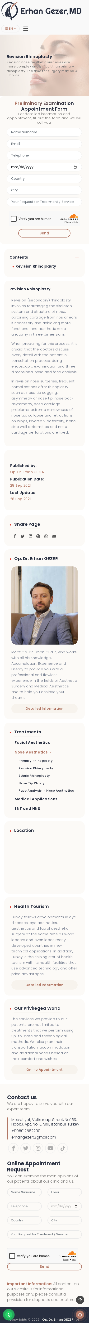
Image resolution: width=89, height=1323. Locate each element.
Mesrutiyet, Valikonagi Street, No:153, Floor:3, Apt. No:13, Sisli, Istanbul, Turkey (45, 1121)
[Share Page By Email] (54, 535)
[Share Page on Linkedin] (30, 535)
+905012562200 (25, 1131)
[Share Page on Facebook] (14, 535)
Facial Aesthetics (32, 742)
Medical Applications (36, 799)
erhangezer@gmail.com (33, 1137)
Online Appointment (44, 1069)
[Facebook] (13, 1148)
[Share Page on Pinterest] (38, 535)
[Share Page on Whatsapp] (46, 535)
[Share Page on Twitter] (22, 535)
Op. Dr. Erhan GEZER (27, 471)
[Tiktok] (62, 1148)
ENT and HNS (27, 808)
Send (44, 233)
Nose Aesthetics (31, 752)
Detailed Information (45, 708)
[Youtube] (50, 1148)
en (10, 29)
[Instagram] (38, 1148)
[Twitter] (25, 1148)
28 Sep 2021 (20, 485)
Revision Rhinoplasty (35, 266)
